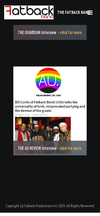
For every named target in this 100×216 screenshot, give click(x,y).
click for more (71, 32)
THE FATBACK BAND (73, 12)
